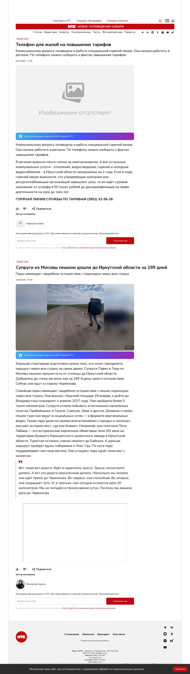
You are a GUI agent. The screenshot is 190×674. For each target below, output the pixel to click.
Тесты (96, 32)
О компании (71, 634)
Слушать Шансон (117, 20)
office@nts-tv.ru (101, 653)
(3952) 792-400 (99, 660)
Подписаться (120, 240)
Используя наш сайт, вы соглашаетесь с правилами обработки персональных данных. (86, 669)
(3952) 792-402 (99, 655)
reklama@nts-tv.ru (95, 662)
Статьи (37, 32)
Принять (180, 669)
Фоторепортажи (112, 32)
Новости (64, 32)
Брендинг (104, 634)
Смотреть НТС (62, 20)
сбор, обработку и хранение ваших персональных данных (89, 247)
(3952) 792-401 (89, 653)
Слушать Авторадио (89, 20)
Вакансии (88, 634)
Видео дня (50, 32)
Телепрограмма (81, 32)
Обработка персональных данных (95, 641)
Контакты (119, 634)
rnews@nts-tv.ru (95, 657)
